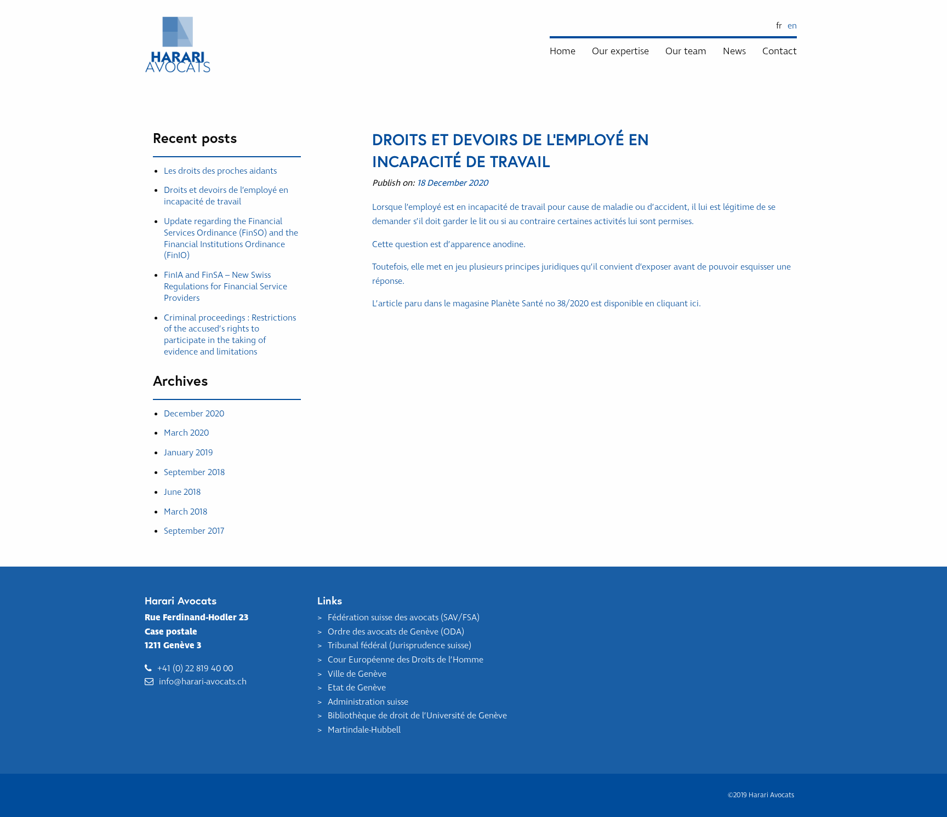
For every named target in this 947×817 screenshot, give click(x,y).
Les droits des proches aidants (220, 171)
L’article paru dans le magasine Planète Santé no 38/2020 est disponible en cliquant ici (535, 304)
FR (779, 26)
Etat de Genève (357, 688)
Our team (685, 51)
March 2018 (185, 512)
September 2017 (194, 531)
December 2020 (194, 414)
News (734, 51)
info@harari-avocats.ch (203, 682)
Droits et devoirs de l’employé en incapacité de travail (226, 196)
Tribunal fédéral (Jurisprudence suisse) (399, 645)
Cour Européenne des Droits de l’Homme (405, 660)
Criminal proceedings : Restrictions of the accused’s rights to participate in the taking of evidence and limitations (230, 335)
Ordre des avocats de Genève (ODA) (396, 632)
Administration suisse (368, 702)
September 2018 (194, 472)
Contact (779, 51)
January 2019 (188, 453)
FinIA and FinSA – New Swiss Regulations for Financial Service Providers (225, 286)
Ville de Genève (357, 674)
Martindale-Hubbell (364, 730)
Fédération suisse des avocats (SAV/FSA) (404, 618)
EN (792, 26)
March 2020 (186, 433)
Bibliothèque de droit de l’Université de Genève (417, 716)
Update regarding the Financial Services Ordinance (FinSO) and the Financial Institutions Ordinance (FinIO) (231, 238)
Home (562, 51)
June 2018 (182, 492)
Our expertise (620, 51)
